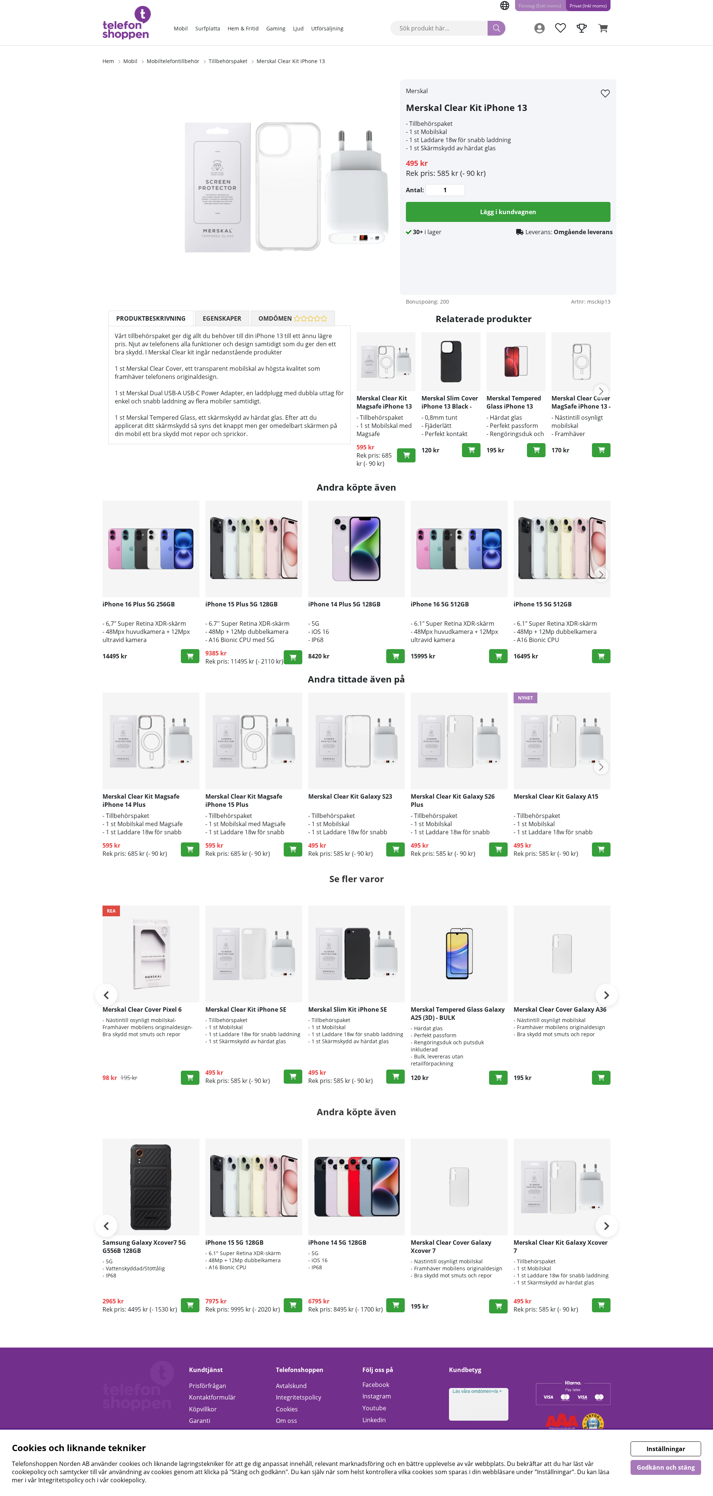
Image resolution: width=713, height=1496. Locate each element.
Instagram (376, 1396)
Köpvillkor (203, 1409)
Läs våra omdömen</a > (477, 1391)
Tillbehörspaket (228, 61)
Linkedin (374, 1420)
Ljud (298, 28)
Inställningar (666, 1449)
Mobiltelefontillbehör (173, 61)
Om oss (286, 1421)
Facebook (375, 1385)
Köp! (190, 656)
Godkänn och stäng (666, 1467)
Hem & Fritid (243, 28)
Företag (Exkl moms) (540, 6)
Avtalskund (291, 1386)
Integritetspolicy (298, 1397)
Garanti (199, 1421)
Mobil (181, 28)
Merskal (417, 91)
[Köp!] (406, 455)
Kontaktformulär (212, 1397)
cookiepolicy (127, 1480)
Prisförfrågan (207, 1386)
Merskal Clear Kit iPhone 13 (291, 61)
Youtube (374, 1408)
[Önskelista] (560, 28)
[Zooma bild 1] (286, 187)
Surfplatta (207, 28)
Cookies (287, 1409)
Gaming (276, 28)
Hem (108, 61)
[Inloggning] (539, 28)
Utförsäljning (327, 28)
